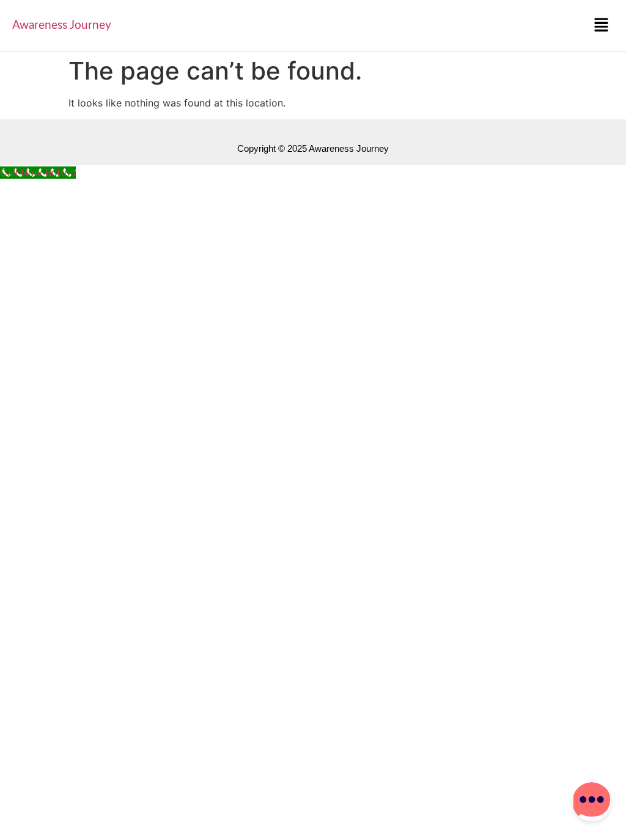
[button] (601, 25)
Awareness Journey (61, 25)
